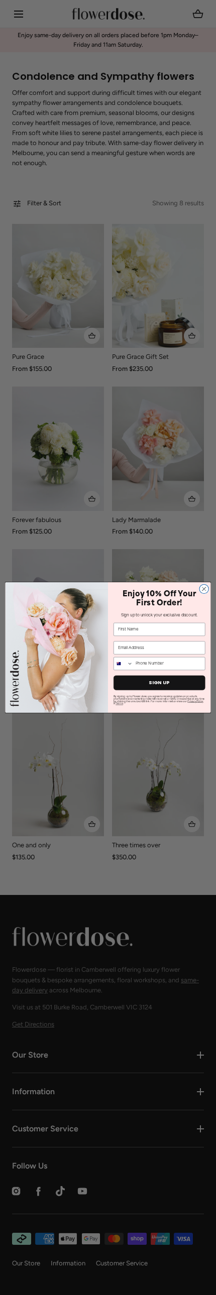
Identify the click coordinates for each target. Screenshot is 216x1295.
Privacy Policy (195, 701)
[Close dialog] (203, 588)
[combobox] (123, 663)
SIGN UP (159, 683)
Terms (119, 704)
